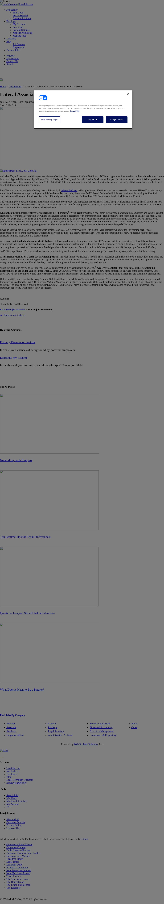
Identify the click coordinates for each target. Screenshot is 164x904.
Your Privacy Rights (49, 120)
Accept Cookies (116, 120)
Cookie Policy (75, 111)
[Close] (127, 94)
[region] (83, 109)
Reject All (92, 120)
